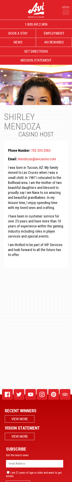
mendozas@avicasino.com (37, 159)
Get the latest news (17, 455)
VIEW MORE (19, 419)
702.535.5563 (41, 150)
